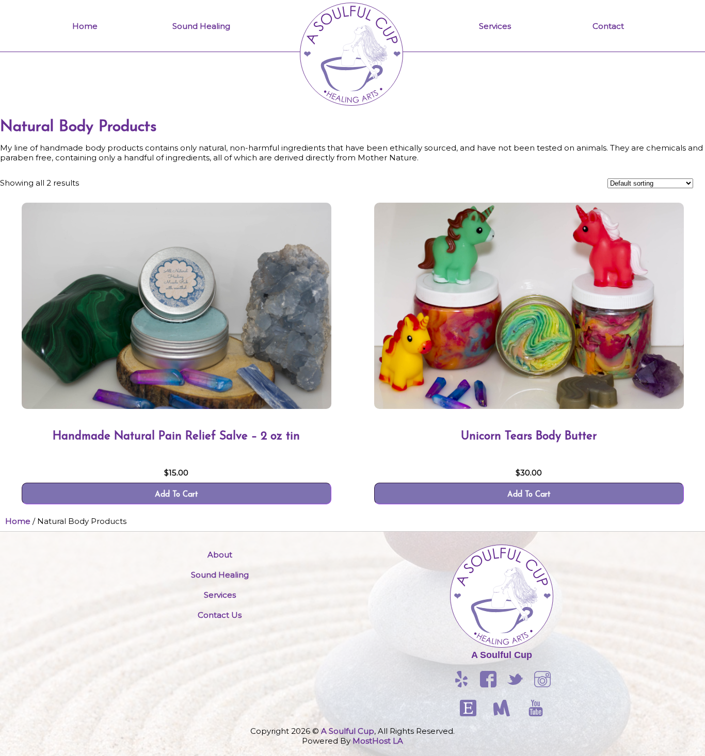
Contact (608, 26)
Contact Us (220, 615)
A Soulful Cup (501, 655)
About (219, 555)
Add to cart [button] (176, 495)
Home (85, 26)
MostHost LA (377, 741)
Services (495, 26)
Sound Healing (201, 26)
